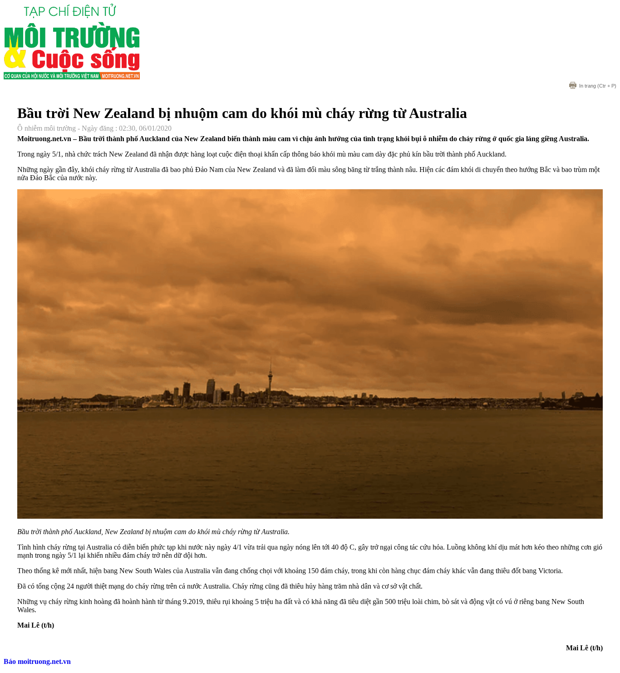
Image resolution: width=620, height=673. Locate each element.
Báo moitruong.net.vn (37, 661)
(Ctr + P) (597, 85)
